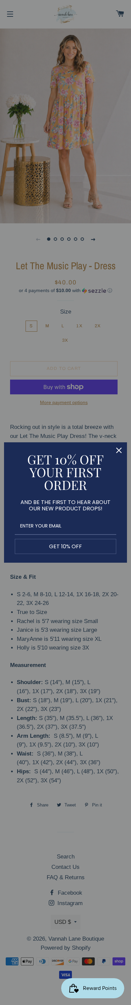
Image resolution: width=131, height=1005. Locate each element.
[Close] (119, 450)
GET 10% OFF (65, 546)
